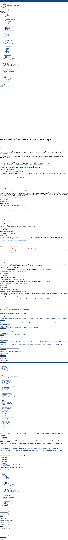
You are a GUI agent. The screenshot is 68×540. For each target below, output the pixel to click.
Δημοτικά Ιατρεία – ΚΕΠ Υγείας (8, 377)
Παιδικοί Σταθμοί (5, 410)
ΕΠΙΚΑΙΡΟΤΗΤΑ (9, 44)
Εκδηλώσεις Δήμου (6, 391)
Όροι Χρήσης (4, 463)
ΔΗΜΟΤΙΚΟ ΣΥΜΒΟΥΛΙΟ (9, 25)
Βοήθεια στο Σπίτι (6, 375)
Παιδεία (3, 409)
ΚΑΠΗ (3, 400)
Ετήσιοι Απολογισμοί (6, 393)
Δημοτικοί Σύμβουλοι (10, 26)
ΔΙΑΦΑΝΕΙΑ (6, 33)
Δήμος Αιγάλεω (3, 91)
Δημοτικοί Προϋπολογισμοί (8, 384)
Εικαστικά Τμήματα (6, 390)
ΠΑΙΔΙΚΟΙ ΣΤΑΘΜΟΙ (8, 40)
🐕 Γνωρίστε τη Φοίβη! (5, 358)
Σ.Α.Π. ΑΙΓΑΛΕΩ (5, 420)
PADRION (2, 335)
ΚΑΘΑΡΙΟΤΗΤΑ (7, 36)
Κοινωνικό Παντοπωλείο (7, 403)
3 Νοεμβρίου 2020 (3, 142)
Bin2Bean (4, 365)
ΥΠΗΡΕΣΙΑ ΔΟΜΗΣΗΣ (8, 43)
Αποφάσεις (8, 28)
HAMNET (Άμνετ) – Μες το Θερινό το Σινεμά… (10, 351)
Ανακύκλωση (4, 373)
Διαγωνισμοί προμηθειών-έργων (8, 386)
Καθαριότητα (4, 399)
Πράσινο (4, 415)
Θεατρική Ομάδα (5, 395)
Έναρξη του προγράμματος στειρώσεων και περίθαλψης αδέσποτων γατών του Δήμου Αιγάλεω (22, 331)
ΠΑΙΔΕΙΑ (6, 39)
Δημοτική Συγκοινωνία (7, 382)
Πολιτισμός (4, 413)
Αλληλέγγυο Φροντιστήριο (7, 370)
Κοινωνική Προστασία (14, 144)
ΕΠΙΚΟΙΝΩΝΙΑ (8, 46)
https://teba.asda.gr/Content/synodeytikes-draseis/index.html (28, 164)
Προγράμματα (5, 416)
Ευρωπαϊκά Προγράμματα (7, 394)
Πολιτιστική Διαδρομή (6, 414)
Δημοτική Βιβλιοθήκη (6, 380)
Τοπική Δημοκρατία (6, 424)
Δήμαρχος (8, 22)
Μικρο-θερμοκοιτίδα (6, 408)
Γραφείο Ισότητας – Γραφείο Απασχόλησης (10, 376)
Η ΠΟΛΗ (6, 16)
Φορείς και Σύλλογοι (6, 425)
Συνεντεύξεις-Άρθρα (6, 422)
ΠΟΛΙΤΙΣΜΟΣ (7, 41)
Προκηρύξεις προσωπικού (7, 417)
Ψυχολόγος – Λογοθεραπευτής (8, 427)
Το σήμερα (8, 20)
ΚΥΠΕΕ (3, 404)
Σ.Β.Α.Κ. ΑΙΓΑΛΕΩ (5, 421)
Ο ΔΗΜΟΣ (8, 15)
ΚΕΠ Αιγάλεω (4, 401)
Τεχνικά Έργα (5, 423)
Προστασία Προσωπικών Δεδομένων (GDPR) (11, 464)
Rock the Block (5, 367)
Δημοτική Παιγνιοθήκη (6, 381)
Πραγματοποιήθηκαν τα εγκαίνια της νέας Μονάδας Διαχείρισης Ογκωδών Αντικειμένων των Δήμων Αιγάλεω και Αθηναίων (29, 448)
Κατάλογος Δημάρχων (10, 19)
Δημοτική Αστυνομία (6, 379)
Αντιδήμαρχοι (9, 23)
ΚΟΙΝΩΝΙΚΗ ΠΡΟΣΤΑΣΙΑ (9, 37)
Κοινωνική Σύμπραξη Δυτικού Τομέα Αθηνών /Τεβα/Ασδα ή (37, 163)
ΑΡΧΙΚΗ (7, 14)
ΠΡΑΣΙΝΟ (6, 42)
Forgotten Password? (4, 518)
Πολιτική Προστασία (6, 411)
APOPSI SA (22, 467)
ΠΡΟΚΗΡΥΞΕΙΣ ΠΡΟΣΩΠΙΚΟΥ (10, 30)
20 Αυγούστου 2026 (4, 340)
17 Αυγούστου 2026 (4, 360)
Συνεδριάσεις (9, 27)
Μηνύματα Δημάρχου (6, 407)
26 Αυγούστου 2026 (4, 326)
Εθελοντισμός (5, 389)
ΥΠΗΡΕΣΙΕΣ (8, 34)
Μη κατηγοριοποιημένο (7, 406)
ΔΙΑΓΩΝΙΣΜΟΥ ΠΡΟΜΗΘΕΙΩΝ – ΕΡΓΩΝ (12, 32)
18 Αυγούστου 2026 (4, 346)
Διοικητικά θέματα (6, 387)
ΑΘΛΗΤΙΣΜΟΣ (7, 35)
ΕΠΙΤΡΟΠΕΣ (6, 29)
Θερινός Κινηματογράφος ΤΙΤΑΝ (8, 396)
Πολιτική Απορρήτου (6, 465)
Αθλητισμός (2, 320)
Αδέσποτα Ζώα (3, 328)
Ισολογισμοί (4, 397)
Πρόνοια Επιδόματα (6, 418)
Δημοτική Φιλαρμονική (7, 383)
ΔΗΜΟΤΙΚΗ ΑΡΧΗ (7, 21)
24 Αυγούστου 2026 (4, 333)
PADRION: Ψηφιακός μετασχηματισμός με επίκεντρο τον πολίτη (15, 337)
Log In (10, 528)
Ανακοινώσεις (9, 91)
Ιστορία (7, 18)
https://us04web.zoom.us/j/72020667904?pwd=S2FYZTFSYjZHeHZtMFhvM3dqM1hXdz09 (17, 226)
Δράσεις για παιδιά (6, 388)
